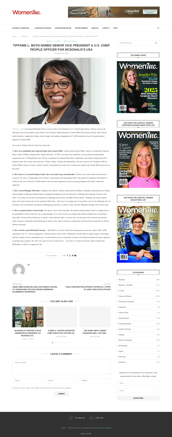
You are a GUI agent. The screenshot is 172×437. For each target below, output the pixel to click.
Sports (139, 351)
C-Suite (139, 291)
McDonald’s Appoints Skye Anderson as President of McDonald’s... (28, 333)
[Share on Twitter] (70, 256)
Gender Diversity (139, 329)
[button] (16, 325)
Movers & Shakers (139, 340)
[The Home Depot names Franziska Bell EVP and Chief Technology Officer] (95, 317)
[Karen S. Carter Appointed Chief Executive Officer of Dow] (61, 317)
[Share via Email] (75, 256)
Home (14, 36)
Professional (139, 346)
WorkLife (139, 362)
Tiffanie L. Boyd (18, 129)
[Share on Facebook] (67, 256)
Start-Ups (139, 357)
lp (28, 265)
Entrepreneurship (63, 28)
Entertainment (81, 28)
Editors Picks (139, 313)
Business (25, 36)
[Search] (158, 28)
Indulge (95, 28)
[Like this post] (65, 256)
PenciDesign (106, 428)
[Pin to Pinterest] (72, 256)
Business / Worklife (20, 28)
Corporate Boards (43, 28)
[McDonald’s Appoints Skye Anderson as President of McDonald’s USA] (27, 317)
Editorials (139, 307)
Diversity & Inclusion (139, 302)
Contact (106, 28)
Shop (115, 28)
